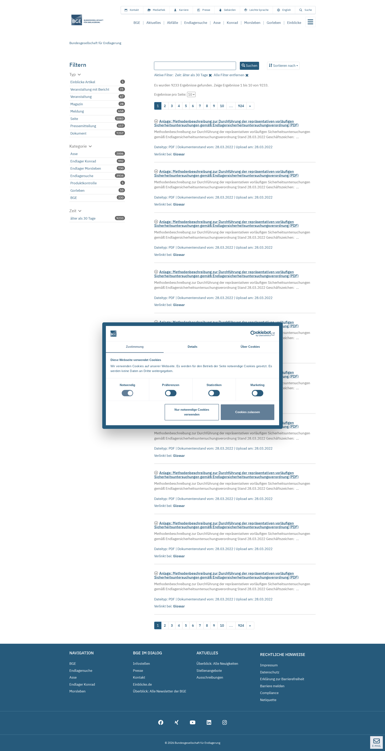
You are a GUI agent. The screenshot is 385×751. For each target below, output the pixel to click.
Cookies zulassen (247, 412)
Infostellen (141, 663)
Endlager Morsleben (85, 168)
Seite (74, 119)
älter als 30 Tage (82, 218)
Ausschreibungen (210, 677)
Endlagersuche (81, 176)
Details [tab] (193, 347)
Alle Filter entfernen (229, 75)
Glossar (179, 154)
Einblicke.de (142, 684)
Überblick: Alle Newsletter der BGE (159, 691)
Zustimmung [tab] (135, 347)
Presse (206, 10)
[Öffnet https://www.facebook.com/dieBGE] (161, 723)
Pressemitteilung (83, 126)
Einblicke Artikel (82, 82)
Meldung (77, 111)
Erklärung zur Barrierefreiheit (282, 679)
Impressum (269, 665)
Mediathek (159, 10)
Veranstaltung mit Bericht (89, 89)
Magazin (76, 104)
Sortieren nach (284, 65)
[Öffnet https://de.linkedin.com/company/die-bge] (209, 723)
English (286, 10)
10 (222, 106)
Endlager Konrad (83, 161)
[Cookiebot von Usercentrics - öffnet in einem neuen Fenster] (257, 333)
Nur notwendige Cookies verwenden (191, 412)
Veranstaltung (81, 96)
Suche (308, 10)
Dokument (78, 133)
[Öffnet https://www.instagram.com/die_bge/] (224, 723)
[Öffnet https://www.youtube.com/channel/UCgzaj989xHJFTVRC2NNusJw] (192, 723)
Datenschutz (269, 672)
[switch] (170, 393)
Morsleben (77, 691)
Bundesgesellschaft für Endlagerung (95, 43)
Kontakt (134, 10)
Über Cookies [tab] (250, 347)
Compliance (269, 693)
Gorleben (77, 190)
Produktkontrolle (83, 183)
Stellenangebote (209, 670)
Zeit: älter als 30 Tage (191, 75)
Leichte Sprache (258, 10)
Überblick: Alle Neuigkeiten (217, 663)
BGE (73, 198)
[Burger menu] (310, 22)
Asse (74, 154)
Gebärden (230, 10)
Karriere (183, 10)
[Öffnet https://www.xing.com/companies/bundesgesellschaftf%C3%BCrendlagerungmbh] (176, 723)
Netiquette (268, 700)
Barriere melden (272, 686)
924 (241, 106)
